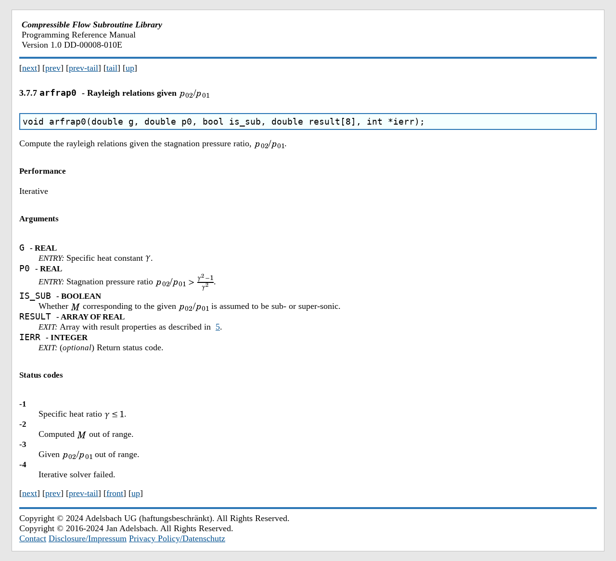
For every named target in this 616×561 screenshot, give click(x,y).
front (114, 493)
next (29, 68)
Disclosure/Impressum (88, 538)
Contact (32, 538)
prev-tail (83, 68)
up (130, 68)
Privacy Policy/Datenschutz (177, 538)
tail (111, 68)
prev (53, 68)
